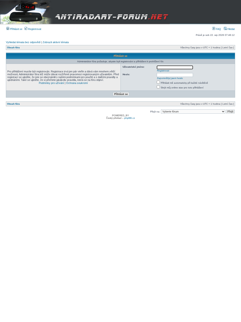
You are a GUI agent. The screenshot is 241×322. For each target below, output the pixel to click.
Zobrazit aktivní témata (56, 42)
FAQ (218, 29)
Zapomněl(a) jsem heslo (170, 78)
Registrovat (34, 29)
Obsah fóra (13, 47)
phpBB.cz (129, 118)
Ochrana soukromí (77, 83)
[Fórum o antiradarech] (85, 12)
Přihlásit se (15, 29)
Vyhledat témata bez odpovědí (23, 42)
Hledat (231, 29)
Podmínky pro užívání (51, 83)
